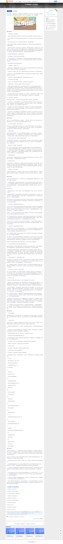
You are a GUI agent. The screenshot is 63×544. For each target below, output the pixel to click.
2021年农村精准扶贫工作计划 (20, 536)
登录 (56, 1)
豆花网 (30, 541)
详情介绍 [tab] (9, 11)
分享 (35, 518)
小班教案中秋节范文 (50, 28)
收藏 (38, 518)
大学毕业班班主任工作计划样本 (29, 536)
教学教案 (28, 1)
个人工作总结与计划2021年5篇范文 (53, 27)
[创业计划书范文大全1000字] (39, 531)
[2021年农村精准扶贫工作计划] (20, 531)
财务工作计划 (22, 516)
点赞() (42, 518)
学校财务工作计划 (16, 516)
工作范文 (24, 1)
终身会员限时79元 (35, 1)
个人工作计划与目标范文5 (51, 25)
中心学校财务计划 (10, 516)
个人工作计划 (33, 6)
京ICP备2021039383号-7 (31, 542)
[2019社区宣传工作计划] (10, 531)
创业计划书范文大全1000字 (39, 536)
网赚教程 (20, 1)
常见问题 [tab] (15, 11)
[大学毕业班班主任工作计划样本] (29, 531)
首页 (17, 1)
